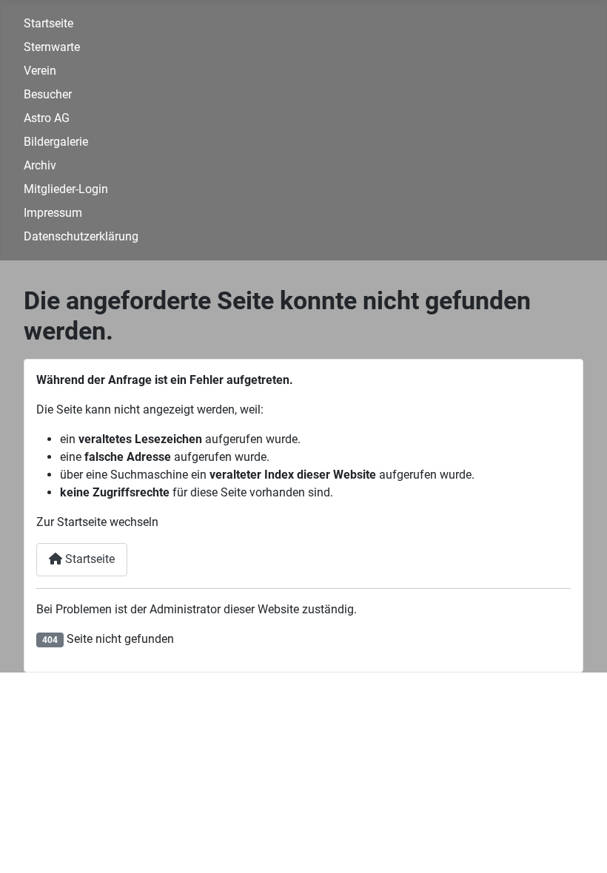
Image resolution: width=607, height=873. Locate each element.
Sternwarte (52, 47)
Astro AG (47, 118)
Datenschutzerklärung (81, 236)
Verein (40, 71)
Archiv (40, 165)
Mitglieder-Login (66, 189)
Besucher (48, 94)
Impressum (53, 213)
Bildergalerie (56, 142)
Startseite (48, 23)
